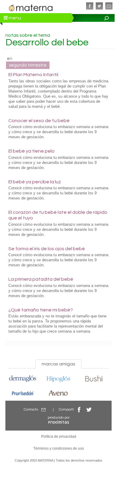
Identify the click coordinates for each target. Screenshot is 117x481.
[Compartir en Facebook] (79, 409)
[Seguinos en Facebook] (89, 6)
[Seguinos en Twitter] (99, 6)
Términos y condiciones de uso (58, 448)
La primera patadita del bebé (40, 279)
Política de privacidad (58, 436)
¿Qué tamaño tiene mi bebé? (40, 310)
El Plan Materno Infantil (33, 74)
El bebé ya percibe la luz (34, 181)
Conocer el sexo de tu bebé (39, 120)
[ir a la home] (30, 7)
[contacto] (108, 6)
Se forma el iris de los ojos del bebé (46, 248)
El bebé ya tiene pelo (31, 151)
